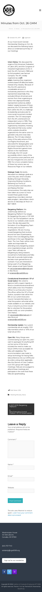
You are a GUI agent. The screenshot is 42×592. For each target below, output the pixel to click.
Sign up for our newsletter (14, 560)
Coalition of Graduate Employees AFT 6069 (27, 584)
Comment (12, 439)
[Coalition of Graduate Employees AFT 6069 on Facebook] (4, 571)
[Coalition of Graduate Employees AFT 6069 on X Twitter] (9, 571)
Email (10, 476)
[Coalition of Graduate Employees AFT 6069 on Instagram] (14, 571)
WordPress (21, 589)
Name (10, 464)
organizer (27, 37)
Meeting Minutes (15, 395)
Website (11, 488)
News (17, 28)
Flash (20, 586)
